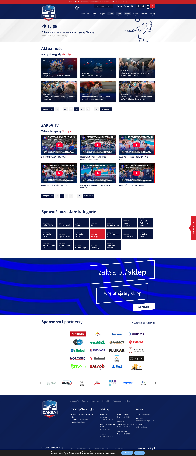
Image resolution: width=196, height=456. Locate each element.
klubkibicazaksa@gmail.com (145, 421)
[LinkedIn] (131, 6)
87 (71, 109)
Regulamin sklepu (118, 448)
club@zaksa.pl (80, 422)
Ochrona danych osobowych (99, 448)
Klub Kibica (106, 401)
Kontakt (144, 14)
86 (65, 109)
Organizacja (81, 448)
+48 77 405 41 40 (107, 436)
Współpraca (118, 401)
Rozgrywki (95, 401)
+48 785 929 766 (105, 429)
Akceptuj (127, 453)
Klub (94, 14)
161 (97, 109)
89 (82, 109)
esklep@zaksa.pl (141, 427)
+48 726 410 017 (125, 427)
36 (79, 196)
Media (135, 14)
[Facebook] (118, 6)
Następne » (106, 109)
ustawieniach (110, 454)
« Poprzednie (48, 109)
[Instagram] (124, 6)
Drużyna (102, 14)
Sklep (119, 14)
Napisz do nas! (105, 6)
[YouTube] (128, 6)
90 (88, 109)
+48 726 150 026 (107, 419)
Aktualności (85, 14)
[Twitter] (121, 6)
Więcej (152, 14)
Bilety (111, 14)
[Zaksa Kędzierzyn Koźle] (48, 20)
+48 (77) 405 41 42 (82, 419)
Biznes (127, 14)
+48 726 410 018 (125, 417)
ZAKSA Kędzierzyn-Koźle (50, 36)
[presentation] (40, 383)
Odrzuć (139, 453)
